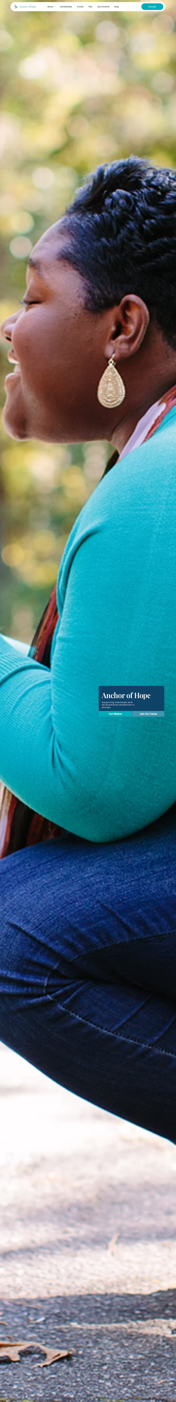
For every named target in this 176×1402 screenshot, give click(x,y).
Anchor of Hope (27, 6)
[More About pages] (54, 6)
